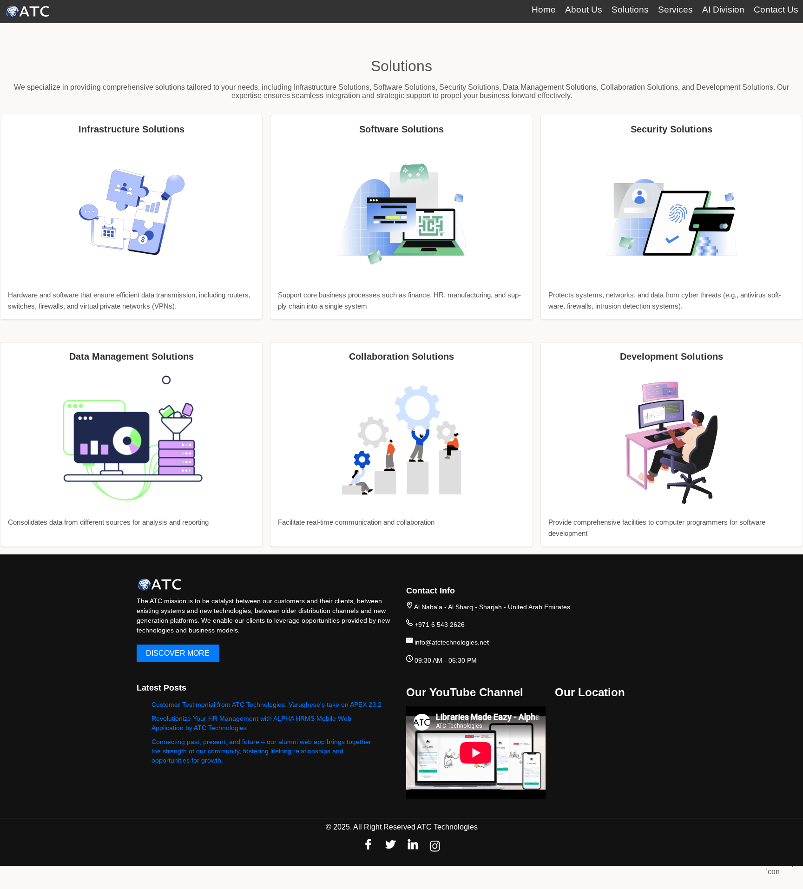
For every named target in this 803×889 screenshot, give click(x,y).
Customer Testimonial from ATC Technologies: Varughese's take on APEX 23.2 (266, 704)
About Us (583, 9)
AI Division (723, 9)
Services (675, 9)
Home (544, 9)
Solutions (630, 9)
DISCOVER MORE (178, 653)
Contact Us (776, 9)
